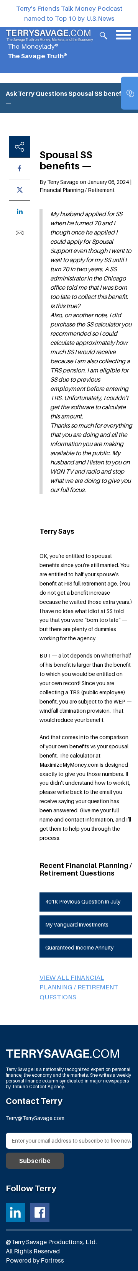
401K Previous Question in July (82, 901)
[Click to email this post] (19, 233)
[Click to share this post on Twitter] (19, 189)
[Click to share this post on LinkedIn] (19, 211)
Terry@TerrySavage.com (35, 1118)
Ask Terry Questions (36, 93)
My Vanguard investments (76, 924)
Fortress (52, 1260)
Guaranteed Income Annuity (79, 947)
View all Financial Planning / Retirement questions (78, 987)
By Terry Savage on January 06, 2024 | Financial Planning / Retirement (85, 186)
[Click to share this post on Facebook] (19, 168)
